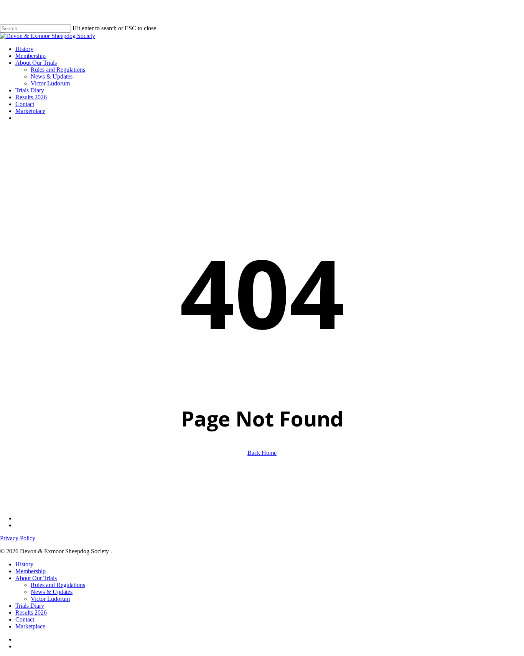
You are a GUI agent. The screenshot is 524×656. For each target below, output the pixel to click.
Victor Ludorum (50, 598)
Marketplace (30, 626)
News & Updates (52, 592)
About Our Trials (36, 578)
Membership (30, 571)
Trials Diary (29, 605)
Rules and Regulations (58, 585)
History (24, 564)
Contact (24, 619)
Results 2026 (31, 612)
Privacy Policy (17, 538)
